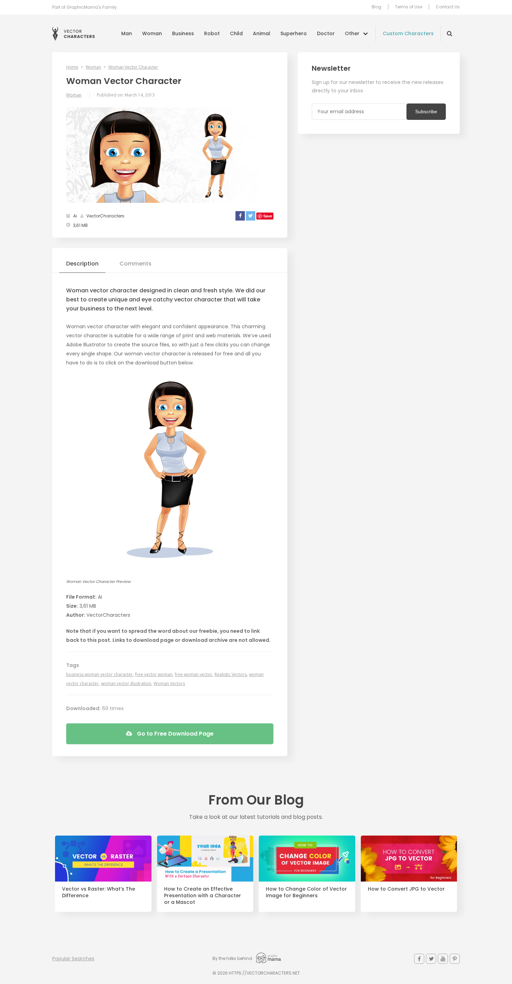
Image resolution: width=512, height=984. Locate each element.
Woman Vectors (169, 683)
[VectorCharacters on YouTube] (443, 959)
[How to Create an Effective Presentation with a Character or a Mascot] (205, 859)
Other (352, 33)
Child (236, 33)
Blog (376, 7)
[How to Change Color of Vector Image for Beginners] (307, 859)
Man (126, 33)
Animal (261, 33)
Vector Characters (73, 33)
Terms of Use (408, 7)
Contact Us (448, 7)
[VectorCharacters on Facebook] (419, 959)
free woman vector (193, 674)
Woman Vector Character (133, 67)
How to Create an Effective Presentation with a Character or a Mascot (202, 896)
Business (183, 33)
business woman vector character (99, 674)
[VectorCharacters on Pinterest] (455, 959)
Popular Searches (73, 958)
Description (82, 264)
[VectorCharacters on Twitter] (431, 959)
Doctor (326, 33)
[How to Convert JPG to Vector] (409, 859)
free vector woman (153, 674)
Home (72, 67)
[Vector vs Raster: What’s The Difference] (103, 859)
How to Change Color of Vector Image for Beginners (306, 892)
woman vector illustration (126, 683)
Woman (152, 33)
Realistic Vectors (231, 674)
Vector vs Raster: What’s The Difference (98, 892)
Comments (135, 264)
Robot (212, 33)
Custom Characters (408, 33)
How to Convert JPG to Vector (406, 889)
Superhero (293, 33)
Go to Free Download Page (174, 734)
